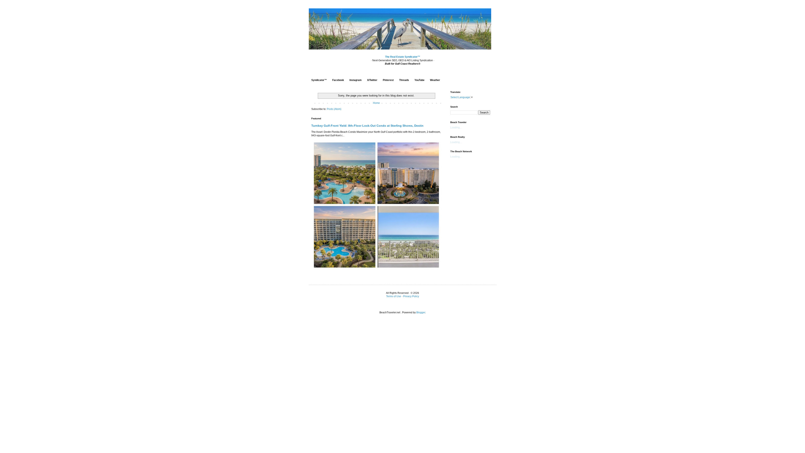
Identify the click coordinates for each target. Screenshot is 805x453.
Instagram (355, 80)
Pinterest (388, 80)
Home (376, 103)
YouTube (419, 80)
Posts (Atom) (334, 109)
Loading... (456, 127)
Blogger (420, 312)
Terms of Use (393, 296)
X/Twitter (372, 80)
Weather (435, 80)
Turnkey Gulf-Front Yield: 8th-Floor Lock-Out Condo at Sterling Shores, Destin (367, 125)
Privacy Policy (411, 296)
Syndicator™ (319, 80)
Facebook (338, 80)
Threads (404, 80)
